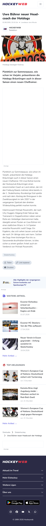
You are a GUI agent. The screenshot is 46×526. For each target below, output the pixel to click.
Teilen (9, 262)
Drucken (10, 267)
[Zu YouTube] (23, 511)
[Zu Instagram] (10, 511)
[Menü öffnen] (40, 4)
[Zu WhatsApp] (35, 511)
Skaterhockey (20, 432)
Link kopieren (24, 262)
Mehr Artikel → (10, 355)
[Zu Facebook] (16, 511)
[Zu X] (29, 511)
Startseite (6, 432)
